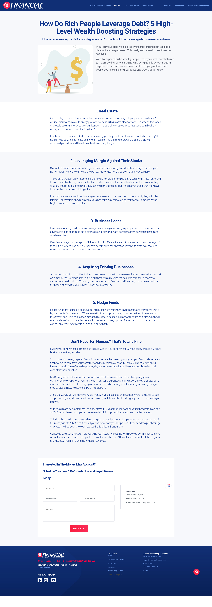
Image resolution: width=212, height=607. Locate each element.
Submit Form (78, 528)
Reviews (167, 5)
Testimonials (112, 563)
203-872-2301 (139, 498)
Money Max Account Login (198, 5)
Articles (117, 5)
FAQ (125, 5)
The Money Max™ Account (100, 5)
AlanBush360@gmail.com (143, 502)
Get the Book (179, 5)
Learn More (111, 567)
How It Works (147, 5)
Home (110, 556)
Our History (134, 5)
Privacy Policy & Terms (115, 571)
